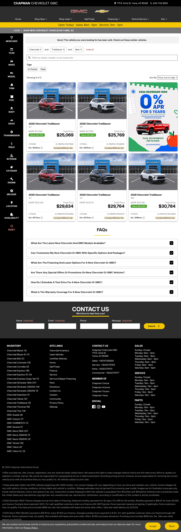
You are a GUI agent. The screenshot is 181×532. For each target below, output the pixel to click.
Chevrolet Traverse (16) (18, 406)
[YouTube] (103, 407)
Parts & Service (139, 19)
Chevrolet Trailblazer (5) (19, 402)
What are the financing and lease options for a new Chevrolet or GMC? (73, 262)
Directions (55, 386)
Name (24, 320)
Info (163, 19)
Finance (53, 370)
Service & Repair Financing (63, 378)
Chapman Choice (100, 383)
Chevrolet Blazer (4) (17, 350)
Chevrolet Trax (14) (16, 411)
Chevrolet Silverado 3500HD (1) (22, 390)
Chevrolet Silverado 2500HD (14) (23, 386)
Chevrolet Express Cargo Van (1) (23, 378)
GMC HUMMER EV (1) (17, 423)
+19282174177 (112, 372)
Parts (52, 382)
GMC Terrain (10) (15, 443)
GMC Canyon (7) (15, 419)
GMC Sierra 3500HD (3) (19, 439)
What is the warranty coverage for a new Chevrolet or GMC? (67, 292)
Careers (53, 394)
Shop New (40, 19)
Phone (83, 320)
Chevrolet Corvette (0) (18, 366)
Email (56, 320)
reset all (90, 49)
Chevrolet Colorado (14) (19, 362)
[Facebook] (94, 407)
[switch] (32, 69)
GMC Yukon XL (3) (16, 451)
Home (18, 19)
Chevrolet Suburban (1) (18, 394)
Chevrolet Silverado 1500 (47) (21, 382)
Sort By (153, 77)
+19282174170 (105, 368)
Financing (113, 19)
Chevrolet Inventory (59, 350)
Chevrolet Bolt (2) (15, 358)
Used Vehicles (56, 354)
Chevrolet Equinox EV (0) (19, 374)
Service (53, 374)
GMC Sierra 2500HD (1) (18, 435)
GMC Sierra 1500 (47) (17, 431)
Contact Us (55, 390)
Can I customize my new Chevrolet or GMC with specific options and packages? (78, 253)
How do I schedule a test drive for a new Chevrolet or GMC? (66, 282)
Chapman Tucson (100, 391)
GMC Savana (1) (15, 427)
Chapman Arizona (101, 387)
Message (122, 320)
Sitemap (54, 406)
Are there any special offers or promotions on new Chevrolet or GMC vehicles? (78, 272)
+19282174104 (108, 364)
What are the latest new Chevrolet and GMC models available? (68, 243)
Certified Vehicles (58, 358)
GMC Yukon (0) (14, 447)
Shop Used (64, 19)
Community (55, 399)
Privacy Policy (57, 402)
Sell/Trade (89, 19)
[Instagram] (98, 407)
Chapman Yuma (100, 395)
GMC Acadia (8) (15, 415)
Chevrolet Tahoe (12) (17, 399)
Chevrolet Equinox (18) (18, 370)
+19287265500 (106, 360)
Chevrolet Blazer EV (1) (18, 354)
